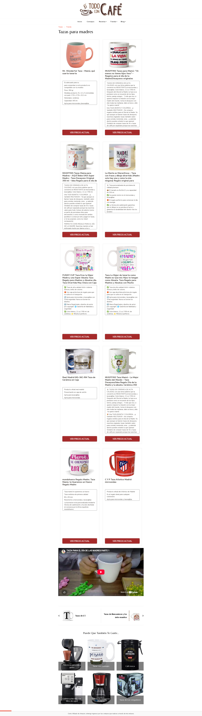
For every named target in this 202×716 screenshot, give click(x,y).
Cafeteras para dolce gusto (72, 666)
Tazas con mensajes (101, 666)
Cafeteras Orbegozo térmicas (101, 700)
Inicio (80, 22)
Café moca (130, 666)
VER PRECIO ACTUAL (79, 132)
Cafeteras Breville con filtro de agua (72, 700)
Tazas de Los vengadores (130, 700)
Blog (123, 22)
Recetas (102, 22)
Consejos (90, 22)
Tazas (60, 27)
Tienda (113, 22)
